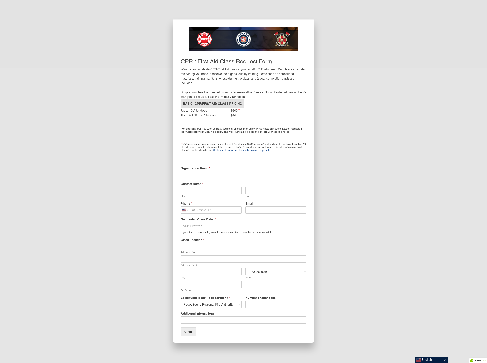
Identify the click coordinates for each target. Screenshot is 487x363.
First (183, 196)
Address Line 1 (189, 252)
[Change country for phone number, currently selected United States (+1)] (185, 210)
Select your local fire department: (205, 298)
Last (247, 196)
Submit (188, 331)
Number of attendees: (262, 298)
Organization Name (195, 168)
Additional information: (197, 314)
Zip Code (186, 290)
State (248, 277)
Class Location (192, 240)
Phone (186, 204)
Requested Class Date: (198, 219)
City (183, 277)
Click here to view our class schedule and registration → (244, 150)
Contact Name (192, 184)
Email (250, 204)
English (426, 359)
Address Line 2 (189, 265)
